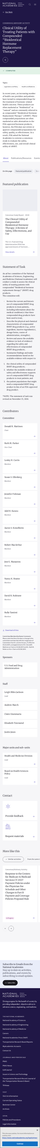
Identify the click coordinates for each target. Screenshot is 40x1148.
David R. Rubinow (12, 595)
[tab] (6, 158)
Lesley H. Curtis (11, 460)
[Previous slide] (5, 928)
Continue (20, 1144)
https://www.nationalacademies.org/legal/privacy (19, 1138)
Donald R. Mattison (13, 426)
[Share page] (5, 60)
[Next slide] (11, 928)
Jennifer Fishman (12, 494)
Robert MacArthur (13, 545)
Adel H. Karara (11, 511)
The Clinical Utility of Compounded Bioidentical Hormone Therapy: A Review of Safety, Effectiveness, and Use (18, 226)
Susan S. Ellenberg (13, 477)
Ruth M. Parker (11, 443)
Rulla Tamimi (10, 612)
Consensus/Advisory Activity (16, 23)
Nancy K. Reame (12, 578)
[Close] (37, 1130)
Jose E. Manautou (12, 561)
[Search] (30, 4)
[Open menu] (35, 4)
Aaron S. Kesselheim (14, 528)
